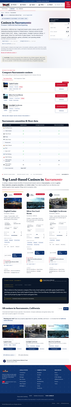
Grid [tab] (66, 308)
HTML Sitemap (58, 377)
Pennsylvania (23, 381)
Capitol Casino (23, 125)
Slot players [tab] (18, 284)
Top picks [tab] (4, 8)
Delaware (22, 374)
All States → (22, 386)
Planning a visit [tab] (8, 284)
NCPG (30, 395)
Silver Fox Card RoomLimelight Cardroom (34, 272)
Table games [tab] (27, 284)
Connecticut (22, 372)
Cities (42, 4)
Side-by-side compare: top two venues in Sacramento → (16, 115)
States (15, 4)
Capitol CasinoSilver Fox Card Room (12, 270)
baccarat (39, 379)
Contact (56, 374)
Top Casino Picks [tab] (7, 78)
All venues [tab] (20, 8)
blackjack (39, 372)
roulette (39, 374)
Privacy (56, 381)
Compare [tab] (12, 8)
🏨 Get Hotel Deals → (61, 84)
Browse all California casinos (9, 52)
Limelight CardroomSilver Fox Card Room (57, 272)
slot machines (40, 381)
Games (24, 4)
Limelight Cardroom (40, 125)
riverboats (39, 388)
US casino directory (23, 355)
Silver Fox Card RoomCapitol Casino (35, 269)
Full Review (61, 89)
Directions (19, 348)
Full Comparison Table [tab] (19, 78)
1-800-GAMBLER (49, 395)
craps (38, 377)
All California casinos (9, 355)
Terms (56, 383)
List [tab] (61, 308)
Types (33, 4)
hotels (38, 386)
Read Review (17, 255)
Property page (9, 348)
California (7, 12)
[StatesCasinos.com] (6, 4)
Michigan (22, 377)
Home (2, 12)
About (51, 4)
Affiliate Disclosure (59, 379)
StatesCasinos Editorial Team (15, 15)
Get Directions (8, 265)
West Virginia (23, 383)
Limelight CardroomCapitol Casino (56, 269)
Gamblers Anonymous (39, 395)
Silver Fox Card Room (59, 125)
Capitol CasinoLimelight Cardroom (11, 272)
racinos (39, 383)
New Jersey (22, 379)
